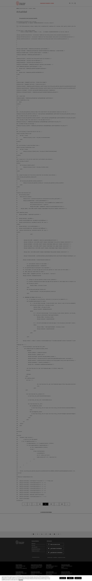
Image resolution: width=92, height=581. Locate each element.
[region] (46, 578)
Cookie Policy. (21, 579)
